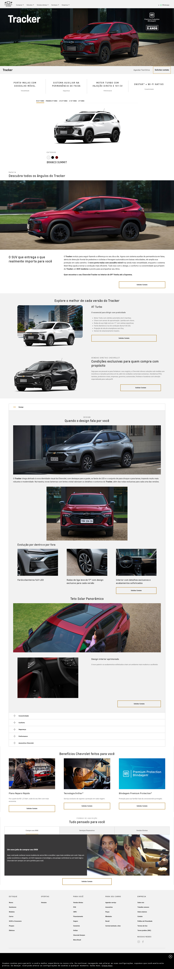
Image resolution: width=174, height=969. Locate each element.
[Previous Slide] (3, 215)
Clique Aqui (107, 965)
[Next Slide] (170, 215)
